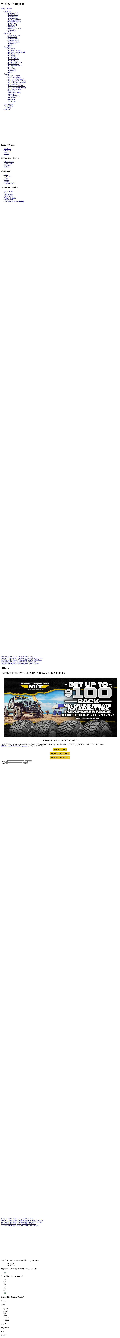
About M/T (7, 176)
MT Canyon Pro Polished (15, 79)
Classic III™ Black (14, 96)
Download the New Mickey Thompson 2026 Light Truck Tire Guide (21, 660)
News (6, 178)
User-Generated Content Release (14, 201)
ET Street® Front (13, 64)
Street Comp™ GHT (14, 35)
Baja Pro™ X (12, 27)
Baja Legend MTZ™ (14, 21)
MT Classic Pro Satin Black (16, 86)
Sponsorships (12, 30)
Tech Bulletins (8, 194)
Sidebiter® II (12, 91)
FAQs (6, 193)
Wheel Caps (11, 101)
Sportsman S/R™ (13, 40)
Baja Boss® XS (13, 18)
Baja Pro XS (12, 23)
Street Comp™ (12, 37)
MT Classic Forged (14, 75)
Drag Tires (7, 47)
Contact (6, 180)
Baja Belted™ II (13, 13)
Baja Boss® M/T (13, 16)
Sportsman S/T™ (13, 38)
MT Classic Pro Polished (15, 84)
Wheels (6, 74)
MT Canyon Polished (14, 77)
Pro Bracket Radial (14, 54)
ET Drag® (11, 48)
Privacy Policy (8, 199)
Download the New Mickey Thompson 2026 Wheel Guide (18, 661)
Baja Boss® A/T (13, 15)
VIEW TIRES (60, 749)
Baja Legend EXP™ (14, 20)
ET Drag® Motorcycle (15, 65)
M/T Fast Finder (9, 104)
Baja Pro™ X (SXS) (14, 28)
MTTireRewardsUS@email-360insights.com (14, 746)
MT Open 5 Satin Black (15, 89)
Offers (6, 175)
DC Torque (11, 99)
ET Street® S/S (12, 60)
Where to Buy (8, 106)
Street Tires (7, 33)
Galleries (7, 109)
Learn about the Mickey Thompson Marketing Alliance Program (20, 663)
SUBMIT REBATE (60, 757)
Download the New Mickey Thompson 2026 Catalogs (17, 656)
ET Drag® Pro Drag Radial (16, 52)
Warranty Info (8, 196)
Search (3, 763)
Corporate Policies (9, 183)
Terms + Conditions (10, 198)
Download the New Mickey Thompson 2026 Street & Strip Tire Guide (22, 658)
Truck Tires (7, 11)
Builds (10, 32)
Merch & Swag (9, 191)
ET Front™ (11, 55)
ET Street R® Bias (13, 59)
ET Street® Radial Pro (15, 62)
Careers (6, 181)
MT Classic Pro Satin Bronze (17, 87)
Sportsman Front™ (14, 42)
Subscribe (4, 761)
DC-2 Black (11, 97)
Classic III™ (12, 94)
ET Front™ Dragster (14, 50)
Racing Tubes (12, 69)
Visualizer (7, 107)
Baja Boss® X (12, 25)
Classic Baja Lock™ (14, 92)
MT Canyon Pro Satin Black (16, 81)
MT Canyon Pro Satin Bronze (17, 82)
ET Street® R (12, 57)
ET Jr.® (10, 67)
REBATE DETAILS (60, 753)
